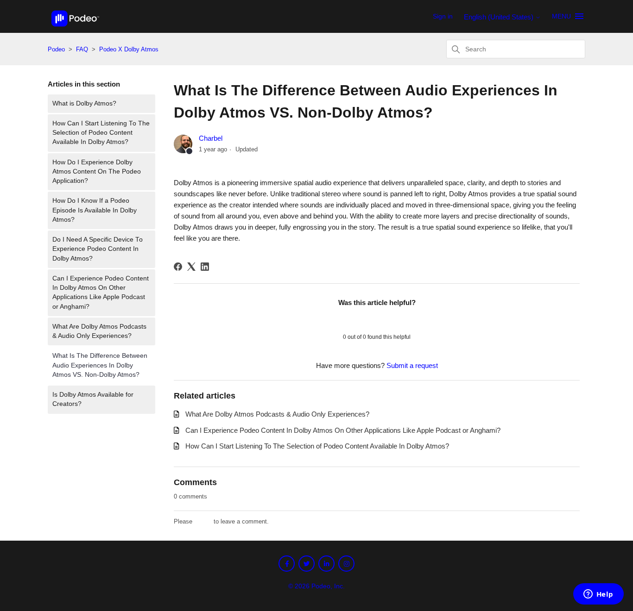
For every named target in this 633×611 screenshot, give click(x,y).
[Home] (75, 29)
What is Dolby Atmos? (84, 103)
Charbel (210, 138)
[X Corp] (191, 266)
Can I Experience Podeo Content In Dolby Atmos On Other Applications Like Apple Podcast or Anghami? (100, 292)
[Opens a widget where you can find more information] (598, 594)
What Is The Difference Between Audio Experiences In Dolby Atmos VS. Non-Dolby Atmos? (99, 365)
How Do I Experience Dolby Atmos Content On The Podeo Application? (96, 172)
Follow (561, 140)
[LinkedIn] (205, 266)
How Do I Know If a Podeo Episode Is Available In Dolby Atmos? (94, 210)
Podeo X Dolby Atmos (128, 49)
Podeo (56, 49)
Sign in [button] (443, 16)
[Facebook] (178, 266)
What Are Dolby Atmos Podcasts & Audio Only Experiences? (99, 331)
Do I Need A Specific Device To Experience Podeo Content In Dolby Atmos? (97, 249)
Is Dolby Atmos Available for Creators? (92, 399)
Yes (353, 320)
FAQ (83, 49)
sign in (203, 521)
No (401, 320)
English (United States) (499, 17)
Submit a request (412, 365)
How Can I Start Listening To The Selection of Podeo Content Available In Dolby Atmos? (101, 133)
